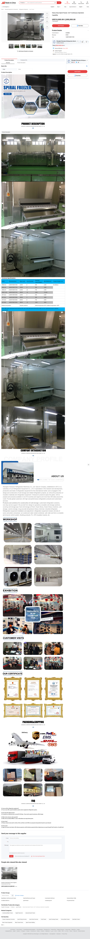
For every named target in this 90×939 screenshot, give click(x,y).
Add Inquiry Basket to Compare (26, 51)
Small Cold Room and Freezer (29, 898)
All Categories (6, 6)
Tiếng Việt (75, 931)
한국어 (55, 931)
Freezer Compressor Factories (8, 919)
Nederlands (47, 931)
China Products (19, 929)
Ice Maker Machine (5, 900)
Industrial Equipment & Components (11, 9)
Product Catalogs (20, 895)
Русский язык (33, 931)
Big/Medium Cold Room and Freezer (8, 898)
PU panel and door (70, 900)
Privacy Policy (64, 933)
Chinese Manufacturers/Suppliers (29, 929)
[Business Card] (86, 66)
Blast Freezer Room (19, 922)
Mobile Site (74, 929)
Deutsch (42, 931)
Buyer (58, 6)
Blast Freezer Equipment (7, 922)
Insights (78, 929)
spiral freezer (25, 900)
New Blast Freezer (76, 919)
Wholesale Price (47, 929)
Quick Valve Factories (33, 919)
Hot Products (12, 929)
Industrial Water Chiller (71, 898)
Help (65, 6)
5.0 (72, 62)
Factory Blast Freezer (65, 919)
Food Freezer (43, 919)
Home (2, 9)
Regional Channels (60, 929)
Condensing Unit (48, 900)
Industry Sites (53, 929)
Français (27, 931)
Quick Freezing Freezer (53, 919)
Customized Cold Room (50, 898)
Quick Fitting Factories (22, 919)
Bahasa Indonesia (81, 931)
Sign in (87, 3)
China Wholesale (40, 929)
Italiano (38, 931)
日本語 (59, 931)
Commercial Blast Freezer (7, 913)
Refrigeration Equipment (23, 9)
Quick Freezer (31, 9)
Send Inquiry (61, 25)
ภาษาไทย (66, 931)
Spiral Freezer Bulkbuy (30, 922)
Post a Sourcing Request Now (38, 856)
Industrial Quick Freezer (30, 913)
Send (11, 856)
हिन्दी (62, 931)
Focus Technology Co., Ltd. (36, 933)
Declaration (59, 933)
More (2, 924)
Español (18, 931)
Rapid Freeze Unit (19, 913)
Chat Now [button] (80, 25)
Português (23, 931)
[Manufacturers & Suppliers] (8, 2)
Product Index (67, 929)
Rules (88, 6)
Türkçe (71, 931)
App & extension (72, 6)
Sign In (54, 54)
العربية (52, 931)
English (14, 931)
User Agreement (52, 933)
